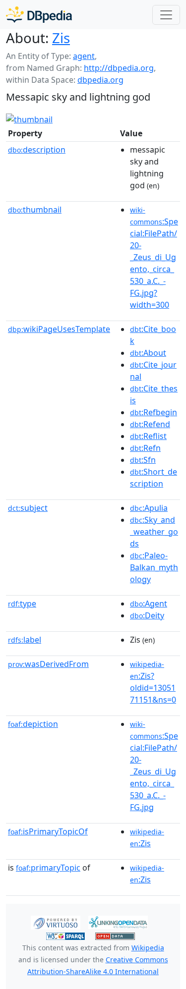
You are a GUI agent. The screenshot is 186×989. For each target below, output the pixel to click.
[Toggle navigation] (166, 15)
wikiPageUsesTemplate (59, 329)
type (22, 603)
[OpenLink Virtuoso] (55, 921)
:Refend (150, 424)
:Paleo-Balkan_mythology (154, 567)
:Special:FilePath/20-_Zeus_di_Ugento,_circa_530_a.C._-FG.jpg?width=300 (154, 257)
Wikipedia (147, 947)
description (36, 149)
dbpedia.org (100, 79)
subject (28, 507)
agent (84, 56)
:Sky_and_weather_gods (154, 531)
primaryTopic (48, 867)
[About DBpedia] (39, 14)
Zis (61, 37)
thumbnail (35, 209)
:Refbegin (153, 412)
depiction (33, 723)
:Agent (148, 603)
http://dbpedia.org (119, 67)
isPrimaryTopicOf (48, 831)
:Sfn (143, 459)
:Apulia (149, 507)
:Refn (145, 447)
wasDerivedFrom (48, 664)
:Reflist (148, 436)
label (24, 639)
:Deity (147, 615)
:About (148, 352)
